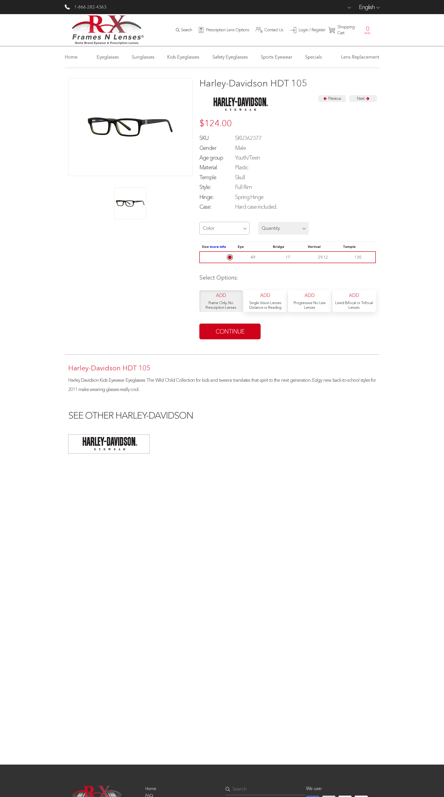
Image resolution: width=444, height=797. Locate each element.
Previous (334, 98)
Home (150, 788)
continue (230, 331)
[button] (224, 228)
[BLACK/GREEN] (130, 203)
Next (361, 98)
